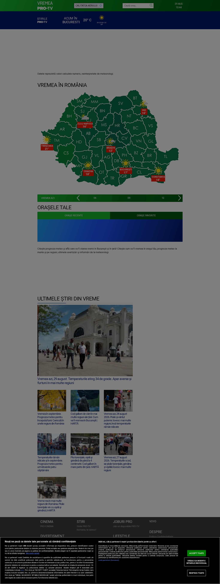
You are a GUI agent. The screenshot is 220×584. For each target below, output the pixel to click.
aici (22, 570)
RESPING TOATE (196, 573)
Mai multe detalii (32, 553)
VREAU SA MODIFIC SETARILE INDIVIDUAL (196, 562)
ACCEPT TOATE (196, 553)
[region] (110, 560)
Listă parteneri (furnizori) (108, 560)
